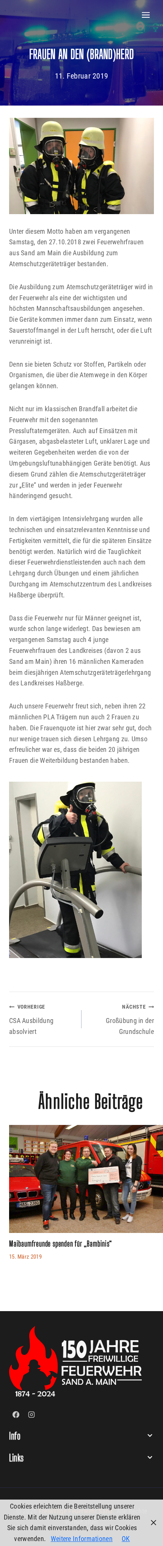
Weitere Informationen (82, 1539)
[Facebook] (16, 1414)
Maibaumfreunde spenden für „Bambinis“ (60, 1243)
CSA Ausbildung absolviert (31, 1019)
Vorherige (18, 1199)
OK (126, 1539)
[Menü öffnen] (146, 15)
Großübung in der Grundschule (130, 1019)
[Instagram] (31, 1414)
